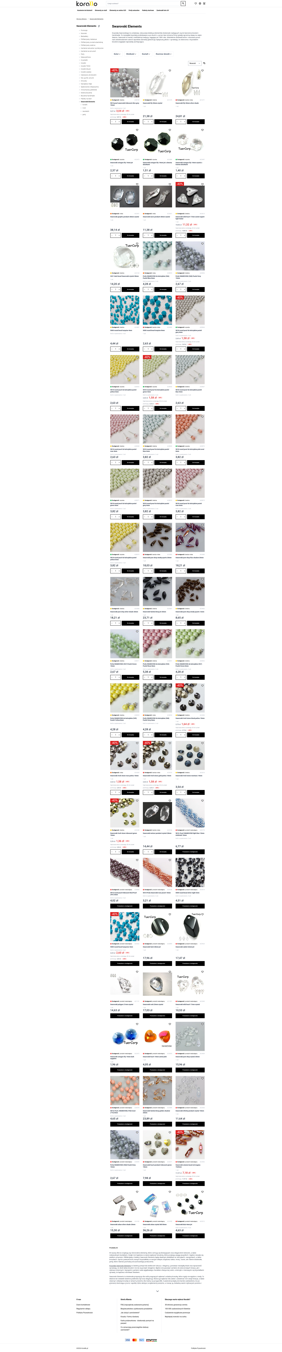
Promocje (84, 30)
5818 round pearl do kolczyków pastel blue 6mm (156, 450)
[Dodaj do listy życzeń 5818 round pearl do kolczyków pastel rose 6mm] (202, 470)
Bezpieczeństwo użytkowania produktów (136, 1309)
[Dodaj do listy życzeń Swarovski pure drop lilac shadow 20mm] (202, 525)
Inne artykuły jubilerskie (89, 90)
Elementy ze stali (101, 10)
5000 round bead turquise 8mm (154, 330)
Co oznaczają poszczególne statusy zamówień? (134, 1328)
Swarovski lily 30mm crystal (152, 103)
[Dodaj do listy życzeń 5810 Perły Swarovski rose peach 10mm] (170, 860)
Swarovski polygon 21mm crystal (121, 1004)
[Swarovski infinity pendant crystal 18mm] (190, 1090)
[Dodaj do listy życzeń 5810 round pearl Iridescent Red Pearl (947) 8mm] (137, 860)
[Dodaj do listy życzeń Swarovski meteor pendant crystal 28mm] (170, 800)
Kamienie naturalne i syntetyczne (92, 48)
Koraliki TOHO (85, 66)
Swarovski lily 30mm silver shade (187, 103)
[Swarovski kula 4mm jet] (190, 1204)
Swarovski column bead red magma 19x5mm (188, 1166)
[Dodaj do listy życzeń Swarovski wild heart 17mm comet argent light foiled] (202, 184)
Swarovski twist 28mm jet (152, 947)
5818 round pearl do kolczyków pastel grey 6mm (156, 504)
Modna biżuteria (86, 93)
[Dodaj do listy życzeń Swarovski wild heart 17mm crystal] (202, 971)
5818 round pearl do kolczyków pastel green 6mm (123, 504)
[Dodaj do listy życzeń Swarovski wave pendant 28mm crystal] (170, 184)
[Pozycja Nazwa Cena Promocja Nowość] (195, 63)
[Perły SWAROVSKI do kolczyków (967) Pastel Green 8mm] (190, 643)
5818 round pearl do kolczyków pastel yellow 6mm (123, 558)
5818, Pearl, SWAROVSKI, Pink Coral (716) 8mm (122, 1112)
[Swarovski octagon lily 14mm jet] (124, 142)
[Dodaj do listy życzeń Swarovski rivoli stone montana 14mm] (202, 743)
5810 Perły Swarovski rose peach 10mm (157, 893)
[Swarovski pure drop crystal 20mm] (190, 1036)
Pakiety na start (86, 99)
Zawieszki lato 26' (163, 10)
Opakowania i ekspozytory (90, 87)
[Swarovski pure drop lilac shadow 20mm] (190, 537)
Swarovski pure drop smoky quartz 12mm (190, 612)
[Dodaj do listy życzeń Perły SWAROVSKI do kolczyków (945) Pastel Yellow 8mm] (137, 685)
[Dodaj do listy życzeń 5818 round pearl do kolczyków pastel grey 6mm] (170, 470)
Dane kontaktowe (83, 1305)
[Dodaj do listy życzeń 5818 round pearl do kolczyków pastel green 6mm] (137, 470)
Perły (82, 54)
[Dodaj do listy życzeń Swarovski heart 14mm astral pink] (170, 1024)
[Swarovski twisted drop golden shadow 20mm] (157, 1090)
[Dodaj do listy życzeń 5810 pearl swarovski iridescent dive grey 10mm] (137, 70)
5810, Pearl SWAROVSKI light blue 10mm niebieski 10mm (190, 834)
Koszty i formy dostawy (130, 1317)
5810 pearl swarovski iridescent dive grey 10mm (124, 104)
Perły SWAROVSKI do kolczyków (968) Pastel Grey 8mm (156, 719)
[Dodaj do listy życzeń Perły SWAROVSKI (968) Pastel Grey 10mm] (202, 243)
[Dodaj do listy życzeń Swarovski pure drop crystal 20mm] (202, 1024)
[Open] (157, 1291)
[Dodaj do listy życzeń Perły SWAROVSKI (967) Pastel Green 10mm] (137, 631)
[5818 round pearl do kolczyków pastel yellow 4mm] (124, 369)
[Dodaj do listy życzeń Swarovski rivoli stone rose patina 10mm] (137, 743)
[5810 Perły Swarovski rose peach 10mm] (157, 872)
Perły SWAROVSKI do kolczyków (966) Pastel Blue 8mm (156, 277)
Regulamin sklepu (83, 1309)
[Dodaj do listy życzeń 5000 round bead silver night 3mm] (202, 860)
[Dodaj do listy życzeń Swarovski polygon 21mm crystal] (137, 971)
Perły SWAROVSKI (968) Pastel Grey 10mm (188, 277)
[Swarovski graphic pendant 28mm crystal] (124, 196)
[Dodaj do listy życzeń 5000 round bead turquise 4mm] (137, 297)
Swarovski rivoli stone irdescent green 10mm (123, 834)
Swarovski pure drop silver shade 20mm (124, 612)
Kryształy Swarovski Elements (120, 1266)
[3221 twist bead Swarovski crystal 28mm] (124, 255)
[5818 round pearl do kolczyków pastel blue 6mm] (157, 429)
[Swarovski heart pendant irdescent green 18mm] (157, 1144)
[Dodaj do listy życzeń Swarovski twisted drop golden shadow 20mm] (170, 1078)
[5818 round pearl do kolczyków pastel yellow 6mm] (124, 537)
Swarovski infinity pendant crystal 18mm (190, 1111)
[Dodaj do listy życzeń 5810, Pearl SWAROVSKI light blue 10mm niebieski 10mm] (202, 800)
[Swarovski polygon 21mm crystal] (124, 984)
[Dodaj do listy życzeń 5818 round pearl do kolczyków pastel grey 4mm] (202, 297)
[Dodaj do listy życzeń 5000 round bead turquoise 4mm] (137, 914)
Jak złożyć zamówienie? (130, 1313)
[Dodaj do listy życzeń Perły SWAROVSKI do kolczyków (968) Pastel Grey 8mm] (170, 685)
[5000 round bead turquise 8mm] (157, 310)
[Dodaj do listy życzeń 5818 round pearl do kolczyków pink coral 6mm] (202, 416)
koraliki (84, 105)
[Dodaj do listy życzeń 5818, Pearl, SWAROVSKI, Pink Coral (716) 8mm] (137, 1078)
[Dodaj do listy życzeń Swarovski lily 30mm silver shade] (202, 70)
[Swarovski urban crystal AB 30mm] (157, 1204)
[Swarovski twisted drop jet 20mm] (157, 591)
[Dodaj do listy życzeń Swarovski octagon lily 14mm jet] (137, 130)
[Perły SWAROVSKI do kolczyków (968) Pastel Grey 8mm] (157, 697)
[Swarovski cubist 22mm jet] (190, 926)
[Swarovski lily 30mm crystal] (157, 82)
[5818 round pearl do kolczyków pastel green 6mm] (124, 483)
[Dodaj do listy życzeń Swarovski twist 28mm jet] (170, 914)
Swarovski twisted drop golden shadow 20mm (156, 1112)
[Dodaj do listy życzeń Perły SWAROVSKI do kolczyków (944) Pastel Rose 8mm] (170, 631)
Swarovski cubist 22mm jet (185, 947)
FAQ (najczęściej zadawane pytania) (135, 1305)
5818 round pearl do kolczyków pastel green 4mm (156, 391)
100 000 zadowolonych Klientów (177, 1309)
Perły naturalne (134, 10)
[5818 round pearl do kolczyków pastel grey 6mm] (157, 483)
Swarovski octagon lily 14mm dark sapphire (122, 1058)
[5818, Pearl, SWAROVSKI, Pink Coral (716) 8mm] (124, 1090)
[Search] (183, 3)
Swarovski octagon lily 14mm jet (121, 162)
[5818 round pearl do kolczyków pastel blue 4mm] (190, 369)
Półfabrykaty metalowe (89, 39)
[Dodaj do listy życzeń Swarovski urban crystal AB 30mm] (170, 1191)
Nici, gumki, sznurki (87, 78)
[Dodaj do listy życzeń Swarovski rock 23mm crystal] (170, 971)
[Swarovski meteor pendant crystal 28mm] (157, 813)
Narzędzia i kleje (86, 84)
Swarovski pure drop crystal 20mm (188, 1057)
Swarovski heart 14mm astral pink (155, 1057)
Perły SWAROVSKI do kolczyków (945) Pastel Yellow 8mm (123, 719)
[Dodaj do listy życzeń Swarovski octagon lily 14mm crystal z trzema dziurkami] (202, 130)
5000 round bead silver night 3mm (187, 893)
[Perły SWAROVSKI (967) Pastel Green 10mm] (124, 643)
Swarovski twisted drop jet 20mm (154, 612)
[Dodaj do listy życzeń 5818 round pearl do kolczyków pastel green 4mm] (170, 357)
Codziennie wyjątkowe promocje (177, 1313)
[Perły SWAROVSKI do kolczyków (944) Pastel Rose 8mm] (157, 643)
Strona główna (81, 19)
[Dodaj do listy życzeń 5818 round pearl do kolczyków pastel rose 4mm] (137, 416)
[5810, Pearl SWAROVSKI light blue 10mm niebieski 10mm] (190, 813)
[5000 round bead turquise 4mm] (124, 310)
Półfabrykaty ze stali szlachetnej (92, 42)
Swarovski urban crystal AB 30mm (155, 1224)
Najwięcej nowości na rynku (175, 1317)
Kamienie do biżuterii (84, 10)
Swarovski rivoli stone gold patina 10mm (157, 776)
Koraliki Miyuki (86, 69)
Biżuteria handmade (88, 96)
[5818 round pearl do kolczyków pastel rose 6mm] (190, 483)
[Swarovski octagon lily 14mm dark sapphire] (124, 1036)
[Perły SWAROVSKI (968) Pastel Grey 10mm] (190, 255)
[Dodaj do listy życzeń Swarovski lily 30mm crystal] (170, 70)
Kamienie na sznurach (88, 51)
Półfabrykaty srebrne (88, 45)
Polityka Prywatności (84, 1313)
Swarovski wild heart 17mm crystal (188, 1004)
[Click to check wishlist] (195, 4)
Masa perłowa (86, 57)
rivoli (84, 108)
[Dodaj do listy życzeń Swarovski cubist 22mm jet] (202, 914)
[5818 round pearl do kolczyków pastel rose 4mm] (124, 429)
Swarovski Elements (96, 19)
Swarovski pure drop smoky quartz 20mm (157, 557)
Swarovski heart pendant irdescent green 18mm (157, 1166)
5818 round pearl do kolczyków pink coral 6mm (190, 450)
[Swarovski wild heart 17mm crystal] (190, 984)
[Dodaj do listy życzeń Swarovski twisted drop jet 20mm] (170, 579)
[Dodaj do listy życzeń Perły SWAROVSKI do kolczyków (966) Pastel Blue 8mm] (170, 243)
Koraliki (83, 63)
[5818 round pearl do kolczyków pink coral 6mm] (190, 429)
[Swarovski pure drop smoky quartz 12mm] (190, 591)
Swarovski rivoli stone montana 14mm (189, 776)
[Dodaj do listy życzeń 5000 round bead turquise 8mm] (170, 297)
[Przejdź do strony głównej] (86, 3)
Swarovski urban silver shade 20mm (122, 1224)
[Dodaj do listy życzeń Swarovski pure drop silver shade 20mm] (137, 579)
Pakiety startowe (148, 10)
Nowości (84, 33)
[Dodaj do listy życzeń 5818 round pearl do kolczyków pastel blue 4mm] (202, 357)
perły (84, 114)
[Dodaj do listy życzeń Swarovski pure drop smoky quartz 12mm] (202, 579)
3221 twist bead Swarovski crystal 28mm (124, 276)
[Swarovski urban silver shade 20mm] (124, 1204)
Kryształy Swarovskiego (120, 33)
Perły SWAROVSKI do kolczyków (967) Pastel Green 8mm (189, 665)
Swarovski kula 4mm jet (184, 1224)
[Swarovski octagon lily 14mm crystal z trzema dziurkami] (190, 142)
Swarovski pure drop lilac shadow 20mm (190, 557)
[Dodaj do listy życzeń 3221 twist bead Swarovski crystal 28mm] (137, 243)
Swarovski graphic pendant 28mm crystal (124, 217)
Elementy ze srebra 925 (118, 10)
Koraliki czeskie (86, 72)
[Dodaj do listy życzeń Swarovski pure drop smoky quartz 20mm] (170, 525)
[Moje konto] (200, 4)
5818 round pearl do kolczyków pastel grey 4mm (189, 331)
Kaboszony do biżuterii (88, 75)
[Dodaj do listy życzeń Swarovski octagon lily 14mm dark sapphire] (137, 1024)
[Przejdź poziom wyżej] (99, 26)
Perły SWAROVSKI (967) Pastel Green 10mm (123, 665)
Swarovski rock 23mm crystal (153, 1004)
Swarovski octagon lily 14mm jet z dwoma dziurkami (157, 163)
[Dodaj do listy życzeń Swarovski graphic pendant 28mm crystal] (137, 184)
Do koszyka (130, 121)
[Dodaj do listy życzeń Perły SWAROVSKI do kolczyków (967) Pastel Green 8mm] (202, 631)
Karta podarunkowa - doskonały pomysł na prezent (137, 1322)
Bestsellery (84, 36)
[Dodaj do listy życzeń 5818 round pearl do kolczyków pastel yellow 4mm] (137, 357)
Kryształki (84, 60)
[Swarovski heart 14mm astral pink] (157, 1036)
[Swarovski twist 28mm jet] (157, 926)
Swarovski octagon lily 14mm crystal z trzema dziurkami (189, 163)
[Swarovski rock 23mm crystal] (157, 984)
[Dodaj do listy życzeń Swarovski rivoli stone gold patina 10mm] (170, 743)
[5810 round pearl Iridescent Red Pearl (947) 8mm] (124, 872)
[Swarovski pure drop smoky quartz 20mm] (157, 537)
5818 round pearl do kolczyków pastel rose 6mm (189, 504)
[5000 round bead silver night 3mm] (190, 872)
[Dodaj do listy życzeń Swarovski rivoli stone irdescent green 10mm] (137, 800)
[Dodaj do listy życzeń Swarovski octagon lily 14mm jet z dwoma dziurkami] (170, 130)
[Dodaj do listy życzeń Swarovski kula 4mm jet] (202, 1191)
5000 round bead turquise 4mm (121, 330)
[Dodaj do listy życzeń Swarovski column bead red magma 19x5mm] (202, 1132)
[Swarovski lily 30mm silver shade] (190, 82)
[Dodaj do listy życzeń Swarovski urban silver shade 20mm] (137, 1191)
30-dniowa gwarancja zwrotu (176, 1305)
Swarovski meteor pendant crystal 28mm (157, 833)
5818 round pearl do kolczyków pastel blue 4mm (189, 391)
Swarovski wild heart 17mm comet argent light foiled (190, 218)
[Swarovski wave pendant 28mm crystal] (157, 196)
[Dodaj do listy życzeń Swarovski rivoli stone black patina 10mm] (202, 685)
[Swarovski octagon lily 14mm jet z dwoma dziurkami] (157, 142)
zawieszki (85, 111)
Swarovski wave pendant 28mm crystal (156, 217)
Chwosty (84, 81)
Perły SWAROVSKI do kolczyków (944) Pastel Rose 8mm (156, 665)
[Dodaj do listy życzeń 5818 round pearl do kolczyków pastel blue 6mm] (170, 416)
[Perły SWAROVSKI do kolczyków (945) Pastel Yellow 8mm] (124, 697)
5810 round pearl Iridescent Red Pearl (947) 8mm (123, 894)
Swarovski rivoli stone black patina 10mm (190, 718)
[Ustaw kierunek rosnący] (204, 63)
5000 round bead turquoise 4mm (121, 947)
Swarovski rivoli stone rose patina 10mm (124, 776)
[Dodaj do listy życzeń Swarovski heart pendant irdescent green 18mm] (170, 1132)
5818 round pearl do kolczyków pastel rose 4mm (123, 450)
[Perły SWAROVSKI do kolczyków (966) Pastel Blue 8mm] (157, 255)
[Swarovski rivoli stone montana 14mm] (190, 755)
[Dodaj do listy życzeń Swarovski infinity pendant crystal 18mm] (202, 1078)
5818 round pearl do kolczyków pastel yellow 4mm (123, 391)
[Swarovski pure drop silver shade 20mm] (124, 591)
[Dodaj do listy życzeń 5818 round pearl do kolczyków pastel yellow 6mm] (137, 525)
